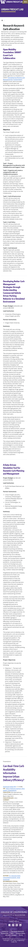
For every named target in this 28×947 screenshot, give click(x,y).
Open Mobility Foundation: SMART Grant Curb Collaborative (12, 54)
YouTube (17, 924)
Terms (21, 935)
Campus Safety (20, 933)
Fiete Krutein (11, 877)
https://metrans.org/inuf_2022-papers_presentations (14, 789)
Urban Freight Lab (15, 1)
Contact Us (5, 931)
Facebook (10, 924)
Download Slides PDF (9, 787)
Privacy (14, 935)
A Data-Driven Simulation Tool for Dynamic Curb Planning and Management (13, 469)
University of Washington (3, 2)
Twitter (13, 924)
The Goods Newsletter (17, 931)
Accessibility (5, 933)
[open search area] (21, 1)
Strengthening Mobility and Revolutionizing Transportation (14, 78)
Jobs (12, 933)
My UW (7, 935)
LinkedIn (21, 924)
